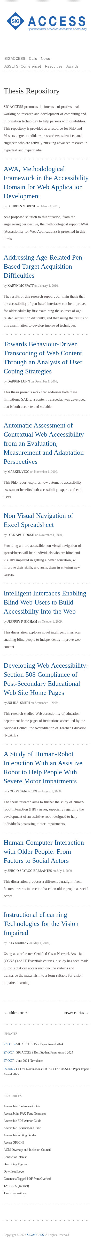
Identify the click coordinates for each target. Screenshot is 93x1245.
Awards (72, 66)
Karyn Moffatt (20, 286)
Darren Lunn (18, 381)
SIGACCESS (14, 58)
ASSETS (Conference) (22, 66)
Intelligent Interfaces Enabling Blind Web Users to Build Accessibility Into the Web (45, 602)
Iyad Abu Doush (20, 535)
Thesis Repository (15, 1193)
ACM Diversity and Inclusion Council (27, 1150)
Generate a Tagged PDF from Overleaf (27, 1179)
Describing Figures (15, 1164)
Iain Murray (18, 943)
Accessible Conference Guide (22, 1106)
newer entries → (76, 1013)
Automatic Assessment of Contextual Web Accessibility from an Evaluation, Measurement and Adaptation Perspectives (44, 443)
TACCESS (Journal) (16, 1186)
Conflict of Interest (15, 1157)
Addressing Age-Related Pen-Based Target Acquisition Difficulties (44, 266)
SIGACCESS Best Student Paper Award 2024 (44, 1052)
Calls (33, 58)
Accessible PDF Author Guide (22, 1121)
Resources (54, 66)
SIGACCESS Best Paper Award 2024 (39, 1044)
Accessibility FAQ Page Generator (25, 1113)
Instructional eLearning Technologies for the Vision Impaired (41, 924)
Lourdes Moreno (21, 206)
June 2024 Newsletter (29, 1061)
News (45, 58)
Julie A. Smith (18, 703)
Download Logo (14, 1171)
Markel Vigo (18, 472)
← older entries (16, 1013)
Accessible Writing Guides (20, 1135)
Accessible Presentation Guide (22, 1128)
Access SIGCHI (14, 1142)
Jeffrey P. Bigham (22, 621)
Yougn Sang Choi (22, 791)
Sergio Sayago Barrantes (29, 871)
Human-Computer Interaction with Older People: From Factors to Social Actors (44, 851)
